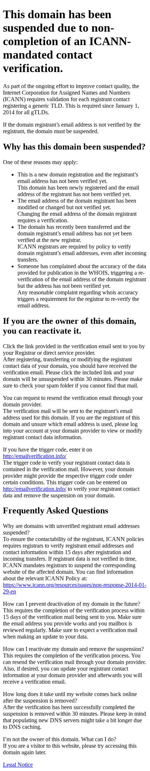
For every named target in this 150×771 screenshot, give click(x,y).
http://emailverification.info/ (34, 456)
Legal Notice (18, 765)
